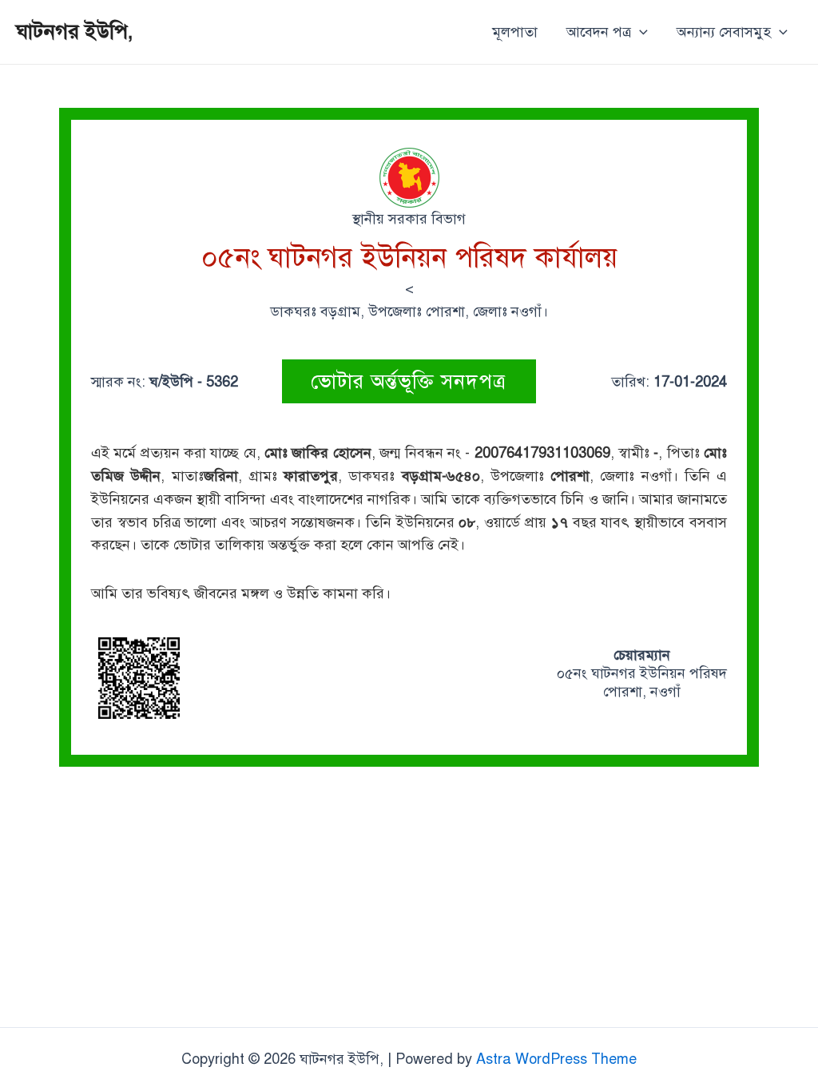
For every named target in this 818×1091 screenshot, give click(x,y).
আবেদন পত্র (598, 32)
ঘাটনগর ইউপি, (74, 31)
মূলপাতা (515, 32)
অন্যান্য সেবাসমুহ (724, 32)
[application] (639, 32)
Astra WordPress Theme (556, 1059)
